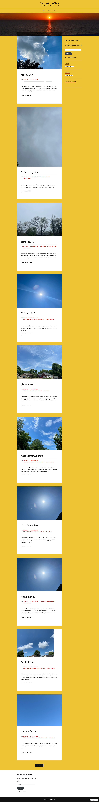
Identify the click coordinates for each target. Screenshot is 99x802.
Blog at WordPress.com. (49, 799)
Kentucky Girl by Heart (49, 3)
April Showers (27, 241)
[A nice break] (39, 378)
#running (43, 246)
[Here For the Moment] (39, 519)
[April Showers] (39, 235)
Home (44, 10)
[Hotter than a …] (39, 591)
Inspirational (44, 176)
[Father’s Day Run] (39, 725)
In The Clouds (27, 662)
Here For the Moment (31, 525)
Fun (34, 319)
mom (44, 668)
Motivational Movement (32, 455)
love (49, 176)
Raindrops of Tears (30, 172)
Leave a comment (27, 178)
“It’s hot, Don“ (28, 313)
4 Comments (46, 390)
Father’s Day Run (29, 731)
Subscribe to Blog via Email (72, 40)
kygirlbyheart (35, 79)
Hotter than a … (28, 596)
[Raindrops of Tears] (39, 166)
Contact (54, 10)
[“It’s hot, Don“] (39, 307)
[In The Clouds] (35, 656)
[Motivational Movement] (39, 450)
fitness (48, 246)
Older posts (39, 765)
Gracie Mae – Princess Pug (70, 81)
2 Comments (49, 531)
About (49, 10)
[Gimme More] (39, 68)
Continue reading (26, 96)
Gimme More (27, 74)
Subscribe (68, 53)
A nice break (27, 384)
